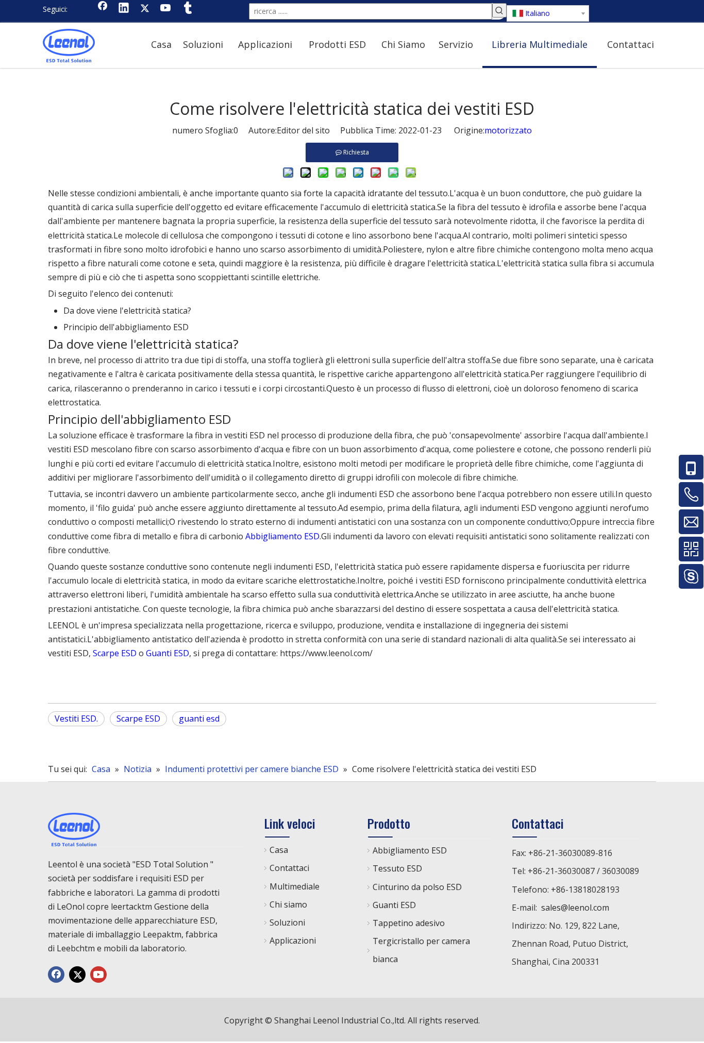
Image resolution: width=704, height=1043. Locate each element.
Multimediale (295, 886)
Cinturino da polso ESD (417, 887)
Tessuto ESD (397, 868)
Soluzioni (287, 922)
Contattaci (289, 868)
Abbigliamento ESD (282, 536)
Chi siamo (288, 904)
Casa (279, 850)
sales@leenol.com (575, 907)
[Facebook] (102, 9)
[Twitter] (145, 9)
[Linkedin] (123, 9)
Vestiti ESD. (76, 718)
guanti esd (199, 718)
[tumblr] (187, 9)
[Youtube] (166, 9)
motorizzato (508, 130)
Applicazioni (293, 940)
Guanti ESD (167, 653)
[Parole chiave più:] (499, 10)
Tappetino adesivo (409, 923)
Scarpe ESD (115, 653)
